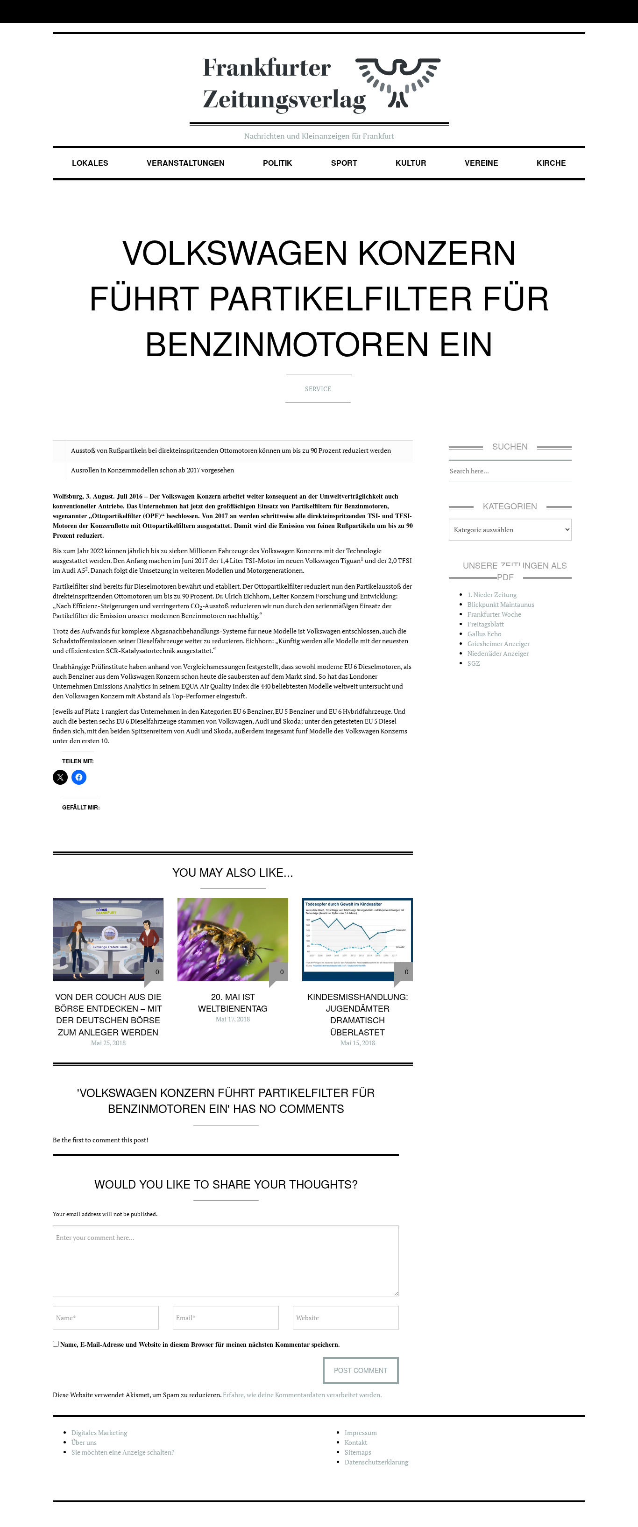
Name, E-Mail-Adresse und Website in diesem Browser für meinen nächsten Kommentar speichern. (200, 1344)
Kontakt (356, 1442)
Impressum (361, 1432)
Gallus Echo (485, 633)
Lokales (90, 162)
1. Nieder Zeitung (492, 594)
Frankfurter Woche (494, 614)
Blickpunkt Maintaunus (501, 604)
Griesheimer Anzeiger (499, 643)
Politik (277, 162)
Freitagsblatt (486, 623)
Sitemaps (358, 1452)
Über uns (84, 1442)
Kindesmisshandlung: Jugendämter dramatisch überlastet (357, 1014)
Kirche (551, 162)
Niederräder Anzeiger (498, 653)
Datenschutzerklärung (376, 1461)
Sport (344, 162)
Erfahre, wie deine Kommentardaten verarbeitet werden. (302, 1394)
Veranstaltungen (186, 162)
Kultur (411, 162)
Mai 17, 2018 (233, 1018)
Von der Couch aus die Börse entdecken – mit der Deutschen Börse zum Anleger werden (108, 1014)
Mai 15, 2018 (357, 1042)
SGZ (474, 663)
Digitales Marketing (99, 1432)
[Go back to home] (319, 75)
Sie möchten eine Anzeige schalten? (123, 1452)
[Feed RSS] (579, 11)
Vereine (481, 162)
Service (318, 388)
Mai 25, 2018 (108, 1042)
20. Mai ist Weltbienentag (233, 1002)
